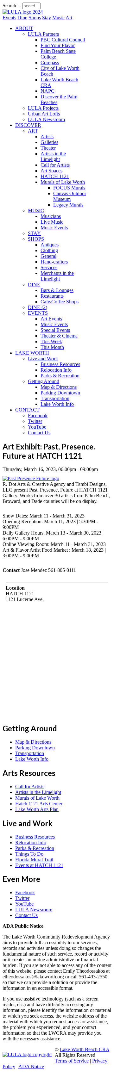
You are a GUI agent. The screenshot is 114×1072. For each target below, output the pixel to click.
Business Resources (60, 364)
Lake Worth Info (57, 404)
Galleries (49, 142)
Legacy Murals (68, 205)
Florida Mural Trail (34, 859)
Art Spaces (51, 170)
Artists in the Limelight (53, 156)
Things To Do (29, 854)
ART (33, 130)
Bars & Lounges (57, 290)
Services (49, 267)
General (48, 256)
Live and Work (43, 358)
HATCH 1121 (55, 176)
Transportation (55, 398)
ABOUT (24, 28)
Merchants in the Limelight (57, 276)
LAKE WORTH (32, 353)
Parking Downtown (60, 392)
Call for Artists (55, 165)
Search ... (12, 5)
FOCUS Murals (69, 187)
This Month (52, 347)
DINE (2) (37, 307)
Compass (50, 62)
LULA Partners (43, 34)
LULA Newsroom (46, 119)
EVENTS (38, 313)
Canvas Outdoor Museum (69, 196)
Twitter (35, 421)
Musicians (51, 216)
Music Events (54, 227)
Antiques (50, 244)
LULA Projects (43, 108)
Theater (48, 148)
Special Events (55, 330)
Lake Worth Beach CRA (84, 1049)
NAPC (47, 91)
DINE (34, 284)
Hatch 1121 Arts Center (38, 803)
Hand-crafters (54, 261)
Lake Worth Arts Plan (37, 809)
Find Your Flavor (58, 45)
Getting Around (43, 381)
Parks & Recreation (60, 375)
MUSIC (36, 210)
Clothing (49, 250)
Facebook (38, 415)
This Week (51, 341)
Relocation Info (56, 370)
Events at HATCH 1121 (39, 865)
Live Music (52, 222)
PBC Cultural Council (63, 39)
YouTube (37, 427)
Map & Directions (59, 387)
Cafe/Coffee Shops (60, 301)
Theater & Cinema (59, 335)
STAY (34, 233)
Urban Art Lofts (44, 113)
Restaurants (52, 296)
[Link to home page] (23, 12)
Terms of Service (72, 1060)
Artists (47, 136)
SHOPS (36, 239)
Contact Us (39, 432)
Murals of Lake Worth (63, 182)
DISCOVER (28, 125)
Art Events (51, 318)
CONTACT (27, 409)
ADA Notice (31, 1066)
